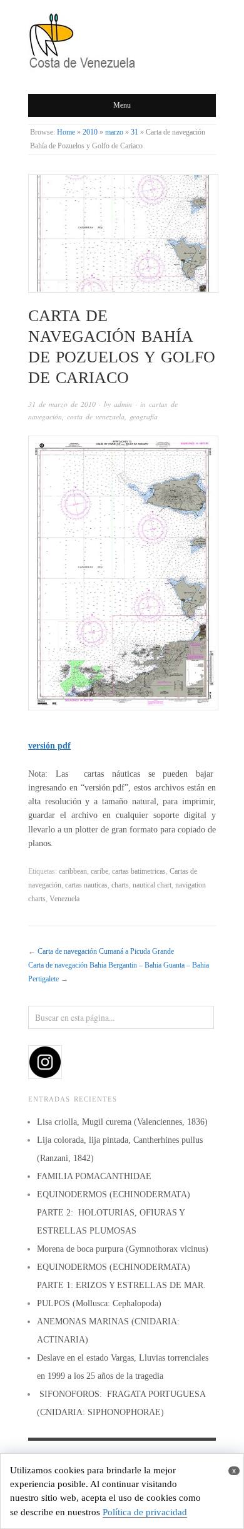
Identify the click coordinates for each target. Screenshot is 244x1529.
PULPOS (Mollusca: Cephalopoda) (99, 1303)
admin (123, 404)
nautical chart (152, 885)
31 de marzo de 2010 (62, 404)
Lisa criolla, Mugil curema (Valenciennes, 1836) (122, 1122)
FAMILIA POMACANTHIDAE (94, 1176)
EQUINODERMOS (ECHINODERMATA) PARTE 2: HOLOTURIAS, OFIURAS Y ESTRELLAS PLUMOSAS (113, 1212)
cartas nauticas (86, 885)
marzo (114, 132)
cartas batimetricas (139, 871)
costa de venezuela (96, 416)
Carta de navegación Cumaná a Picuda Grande (106, 952)
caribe (99, 871)
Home (66, 132)
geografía (144, 416)
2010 (90, 132)
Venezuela (64, 899)
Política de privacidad (145, 1512)
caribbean (73, 871)
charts (120, 885)
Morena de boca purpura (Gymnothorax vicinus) (122, 1249)
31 (134, 132)
